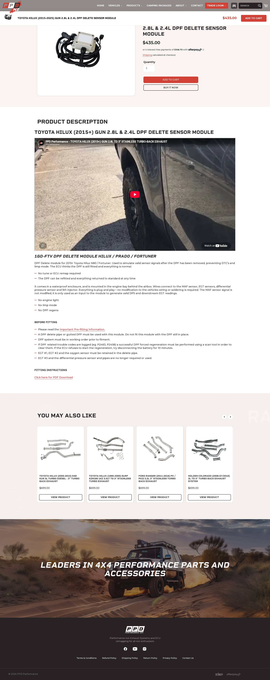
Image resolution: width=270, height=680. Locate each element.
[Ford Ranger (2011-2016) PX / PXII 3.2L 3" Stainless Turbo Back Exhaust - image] (160, 450)
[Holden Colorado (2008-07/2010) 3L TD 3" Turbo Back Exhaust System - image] (209, 450)
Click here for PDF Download (53, 377)
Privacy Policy (170, 658)
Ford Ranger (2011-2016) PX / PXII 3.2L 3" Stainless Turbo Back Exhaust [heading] (157, 479)
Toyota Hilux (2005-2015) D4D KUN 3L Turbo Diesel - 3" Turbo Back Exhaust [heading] (59, 479)
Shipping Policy (130, 658)
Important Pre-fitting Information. (82, 329)
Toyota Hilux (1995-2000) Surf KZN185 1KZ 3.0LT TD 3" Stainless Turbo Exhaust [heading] (110, 479)
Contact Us (188, 658)
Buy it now (171, 87)
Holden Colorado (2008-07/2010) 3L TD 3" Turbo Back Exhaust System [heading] (209, 479)
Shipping (147, 55)
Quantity (149, 62)
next (230, 417)
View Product (60, 497)
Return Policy (150, 658)
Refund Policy (109, 658)
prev (224, 417)
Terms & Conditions (86, 658)
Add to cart (253, 18)
